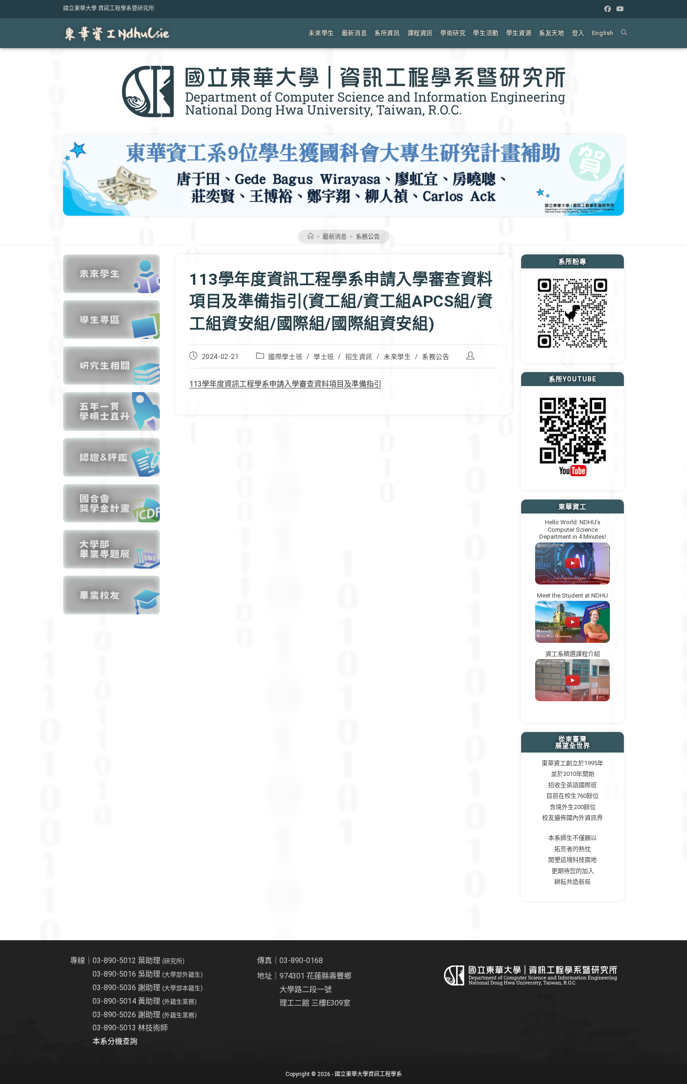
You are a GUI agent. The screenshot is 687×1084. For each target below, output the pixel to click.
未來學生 (397, 356)
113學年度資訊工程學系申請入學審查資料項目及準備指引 (285, 384)
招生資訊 (358, 356)
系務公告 (368, 236)
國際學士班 (285, 356)
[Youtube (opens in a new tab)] (619, 9)
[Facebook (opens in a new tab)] (607, 9)
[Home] (311, 236)
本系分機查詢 (115, 1041)
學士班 (324, 356)
